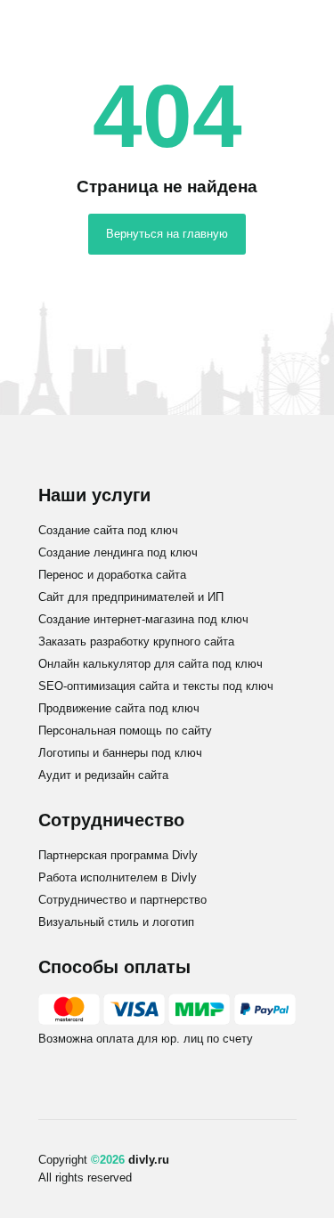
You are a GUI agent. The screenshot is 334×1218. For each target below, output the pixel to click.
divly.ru (148, 1159)
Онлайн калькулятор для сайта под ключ (150, 663)
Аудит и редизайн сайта (103, 775)
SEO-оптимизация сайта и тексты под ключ (155, 686)
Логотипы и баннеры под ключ (120, 752)
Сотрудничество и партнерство (122, 899)
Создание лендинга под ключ (118, 552)
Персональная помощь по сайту (125, 730)
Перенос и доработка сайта (112, 574)
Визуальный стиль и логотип (116, 922)
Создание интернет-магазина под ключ (143, 619)
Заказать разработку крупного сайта (136, 641)
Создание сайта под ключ (108, 530)
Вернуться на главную (167, 233)
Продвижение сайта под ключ (119, 708)
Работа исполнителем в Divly (117, 877)
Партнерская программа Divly (118, 855)
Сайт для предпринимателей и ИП (131, 597)
